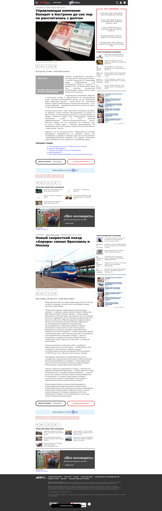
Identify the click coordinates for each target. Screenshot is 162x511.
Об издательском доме (55, 477)
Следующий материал (66, 505)
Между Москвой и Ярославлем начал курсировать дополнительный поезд (53, 445)
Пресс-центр (67, 477)
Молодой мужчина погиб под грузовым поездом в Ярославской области (54, 439)
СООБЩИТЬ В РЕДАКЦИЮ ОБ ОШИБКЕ (79, 478)
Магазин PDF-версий (87, 477)
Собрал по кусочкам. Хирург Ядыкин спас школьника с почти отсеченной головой (115, 246)
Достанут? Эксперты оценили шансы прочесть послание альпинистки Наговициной (115, 270)
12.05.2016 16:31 (40, 7)
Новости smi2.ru (42, 229)
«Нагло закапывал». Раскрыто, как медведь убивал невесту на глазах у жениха (114, 80)
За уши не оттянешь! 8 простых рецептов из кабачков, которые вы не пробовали (115, 62)
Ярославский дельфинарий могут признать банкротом (70, 154)
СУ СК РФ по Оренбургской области (46, 62)
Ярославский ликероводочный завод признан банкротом (53, 190)
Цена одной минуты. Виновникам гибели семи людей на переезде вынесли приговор (83, 439)
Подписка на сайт (53, 478)
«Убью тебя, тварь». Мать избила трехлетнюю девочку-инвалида (111, 14)
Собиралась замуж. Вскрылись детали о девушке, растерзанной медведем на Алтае (114, 258)
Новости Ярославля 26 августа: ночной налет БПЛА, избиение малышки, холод (111, 21)
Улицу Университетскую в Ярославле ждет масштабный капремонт (111, 29)
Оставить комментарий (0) (81, 161)
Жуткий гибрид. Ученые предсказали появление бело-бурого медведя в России (115, 74)
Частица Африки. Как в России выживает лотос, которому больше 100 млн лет (114, 68)
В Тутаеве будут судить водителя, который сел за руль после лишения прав (111, 44)
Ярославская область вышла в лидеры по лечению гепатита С (111, 36)
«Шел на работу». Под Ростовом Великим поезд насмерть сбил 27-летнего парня (83, 433)
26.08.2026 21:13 (40, 235)
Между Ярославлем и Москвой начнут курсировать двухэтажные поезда (53, 433)
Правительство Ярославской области (47, 289)
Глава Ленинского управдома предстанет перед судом (52, 202)
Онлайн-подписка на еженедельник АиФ (107, 477)
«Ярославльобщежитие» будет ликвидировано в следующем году (82, 197)
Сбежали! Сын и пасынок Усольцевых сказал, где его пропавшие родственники (115, 264)
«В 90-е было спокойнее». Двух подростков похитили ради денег (114, 55)
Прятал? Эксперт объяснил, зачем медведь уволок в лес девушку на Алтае (114, 87)
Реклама (76, 477)
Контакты (64, 478)
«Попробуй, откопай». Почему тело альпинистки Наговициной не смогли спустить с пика (114, 239)
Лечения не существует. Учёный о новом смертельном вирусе (114, 251)
